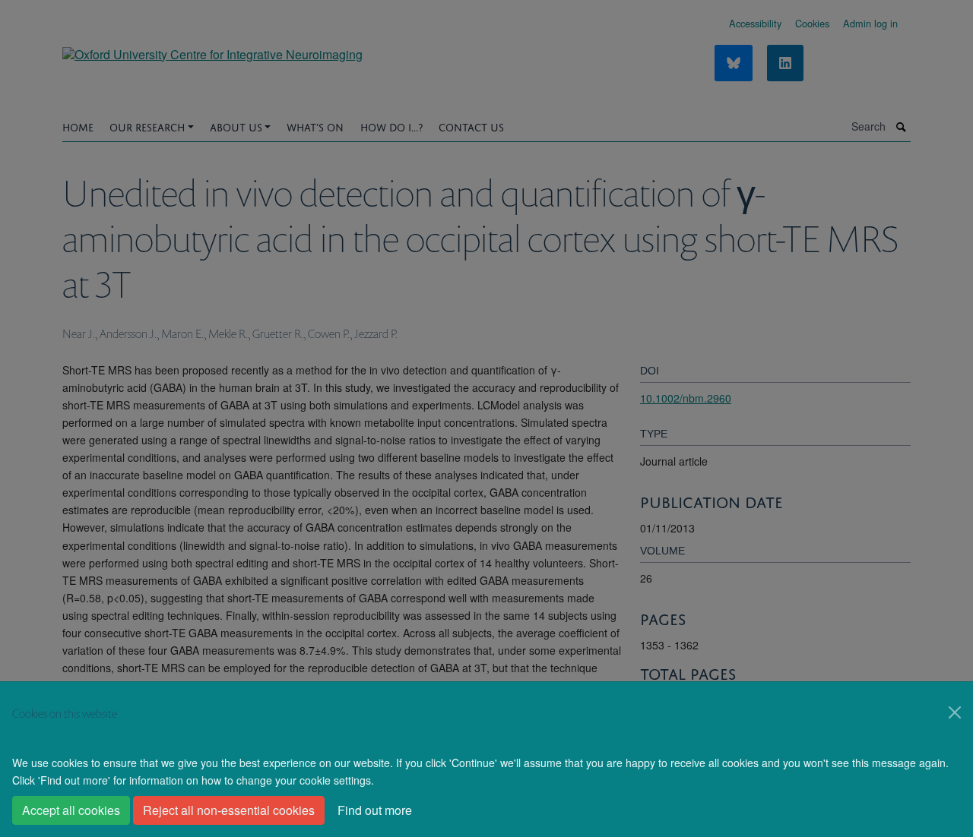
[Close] (955, 712)
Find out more (375, 810)
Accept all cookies (71, 810)
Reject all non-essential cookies (229, 810)
